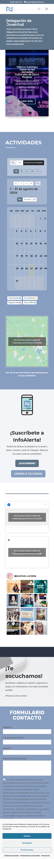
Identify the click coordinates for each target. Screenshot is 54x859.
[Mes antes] (20, 183)
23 (45, 256)
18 (22, 256)
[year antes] (15, 183)
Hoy (37, 183)
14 (36, 243)
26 (26, 268)
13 (31, 243)
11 (36, 111)
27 (31, 268)
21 (36, 256)
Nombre (7, 727)
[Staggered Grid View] (32, 171)
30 (45, 268)
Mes (19, 199)
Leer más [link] (27, 101)
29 (41, 268)
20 (31, 256)
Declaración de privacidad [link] (30, 855)
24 (17, 268)
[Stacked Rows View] (27, 171)
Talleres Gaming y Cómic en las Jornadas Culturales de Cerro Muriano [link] (27, 72)
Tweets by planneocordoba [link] (27, 552)
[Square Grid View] (21, 171)
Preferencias (27, 850)
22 (41, 256)
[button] (13, 586)
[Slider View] (38, 171)
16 (45, 243)
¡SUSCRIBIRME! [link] (27, 463)
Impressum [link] (45, 855)
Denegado (27, 843)
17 (17, 256)
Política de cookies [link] (11, 855)
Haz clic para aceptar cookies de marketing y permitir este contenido (27, 341)
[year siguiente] (31, 183)
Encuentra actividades (33, 163)
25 (22, 268)
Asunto (7, 748)
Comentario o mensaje (14, 758)
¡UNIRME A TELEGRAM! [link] (28, 473)
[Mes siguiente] (26, 183)
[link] (9, 9)
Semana (27, 199)
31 (17, 281)
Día (34, 199)
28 (36, 268)
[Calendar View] (16, 171)
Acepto (27, 836)
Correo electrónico (13, 738)
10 (34, 111)
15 (41, 243)
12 (38, 111)
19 (26, 256)
